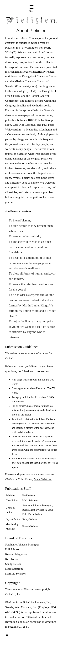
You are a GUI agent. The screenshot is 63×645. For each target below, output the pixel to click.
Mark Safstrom (43, 479)
